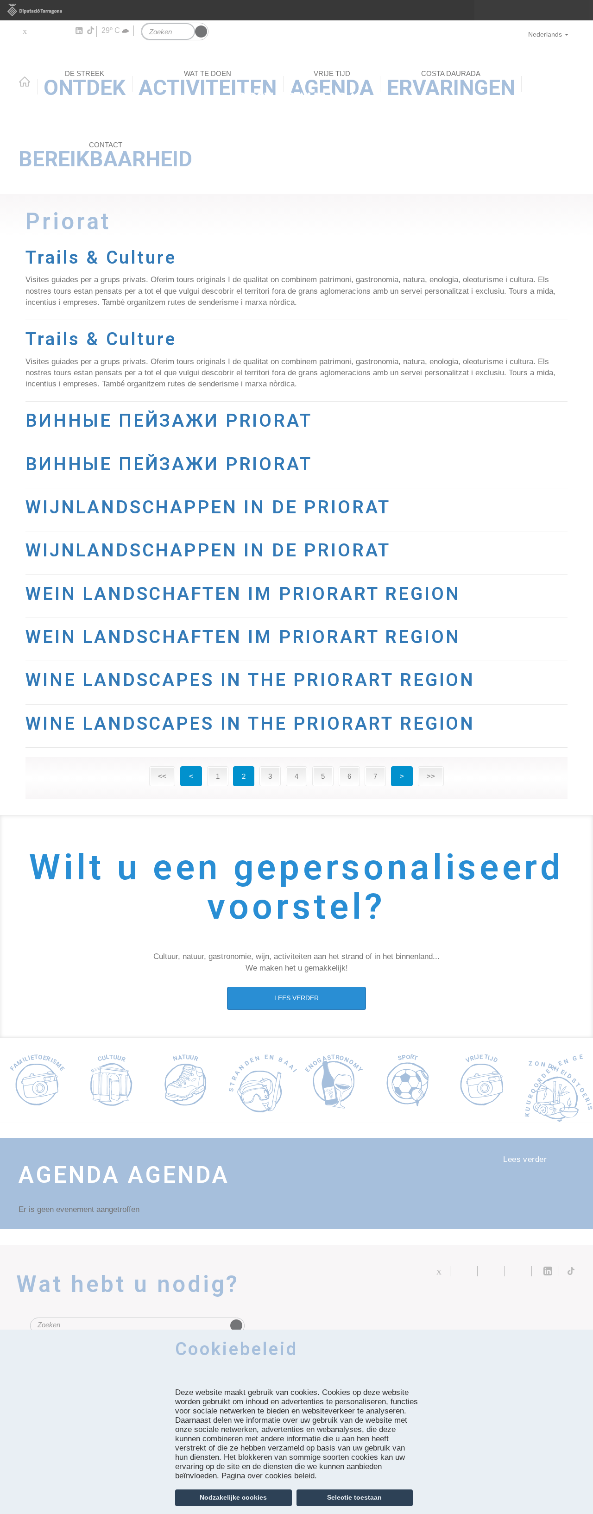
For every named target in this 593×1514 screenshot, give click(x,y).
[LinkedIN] (78, 31)
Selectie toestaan (354, 1497)
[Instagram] (65, 31)
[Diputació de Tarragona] (296, 10)
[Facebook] (38, 31)
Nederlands (545, 34)
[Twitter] (24, 31)
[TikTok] (91, 30)
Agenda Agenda (124, 1175)
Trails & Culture (101, 257)
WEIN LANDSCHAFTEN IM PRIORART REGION (242, 593)
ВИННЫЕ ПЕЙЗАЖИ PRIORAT (168, 420)
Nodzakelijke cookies (233, 1497)
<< (162, 776)
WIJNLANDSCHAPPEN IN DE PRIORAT (208, 507)
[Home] (296, 67)
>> (431, 776)
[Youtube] (51, 31)
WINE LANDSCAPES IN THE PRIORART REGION (250, 679)
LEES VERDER (296, 998)
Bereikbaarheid (105, 156)
